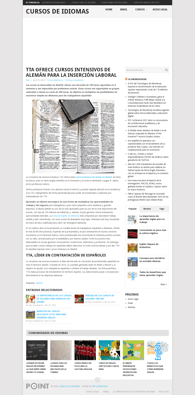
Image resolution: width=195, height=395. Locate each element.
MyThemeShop (100, 386)
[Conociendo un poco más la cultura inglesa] (85, 350)
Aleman (39, 283)
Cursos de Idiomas (57, 11)
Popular (133, 209)
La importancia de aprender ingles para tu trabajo (152, 219)
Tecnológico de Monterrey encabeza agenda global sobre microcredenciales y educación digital (148, 113)
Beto (28, 80)
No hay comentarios (74, 80)
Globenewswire (137, 79)
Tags (161, 209)
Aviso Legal (160, 9)
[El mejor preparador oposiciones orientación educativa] (133, 350)
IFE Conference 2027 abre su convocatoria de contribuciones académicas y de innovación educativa (148, 123)
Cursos (140, 9)
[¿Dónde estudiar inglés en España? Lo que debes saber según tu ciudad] (37, 350)
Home (108, 9)
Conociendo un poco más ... (115, 3)
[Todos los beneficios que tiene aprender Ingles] (157, 350)
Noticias (131, 307)
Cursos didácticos (55, 80)
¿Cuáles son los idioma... (84, 3)
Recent (147, 209)
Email (123, 9)
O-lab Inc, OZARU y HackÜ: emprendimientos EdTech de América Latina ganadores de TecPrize (148, 157)
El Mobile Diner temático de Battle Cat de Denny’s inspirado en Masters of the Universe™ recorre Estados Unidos (147, 133)
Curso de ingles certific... (147, 3)
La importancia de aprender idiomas (134, 391)
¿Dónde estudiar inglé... (54, 3)
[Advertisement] (97, 40)
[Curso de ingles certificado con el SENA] (109, 350)
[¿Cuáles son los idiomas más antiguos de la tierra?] (61, 350)
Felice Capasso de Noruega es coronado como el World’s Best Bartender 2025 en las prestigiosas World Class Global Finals (148, 196)
